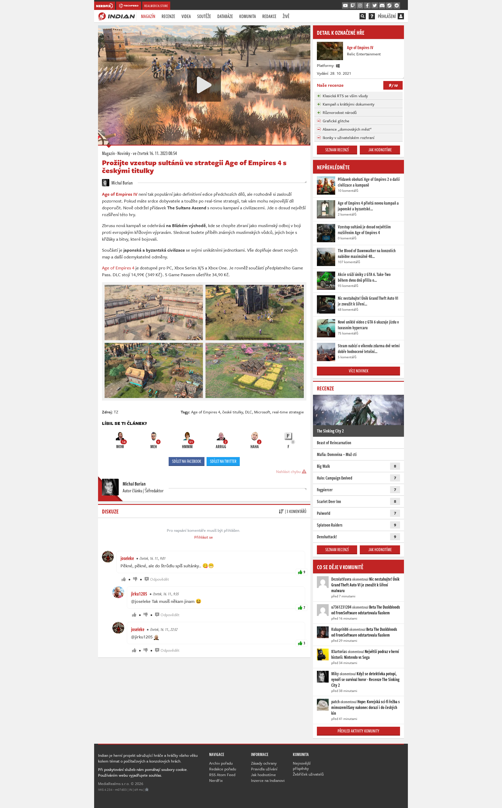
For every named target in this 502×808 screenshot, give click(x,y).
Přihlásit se (203, 537)
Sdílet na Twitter (223, 461)
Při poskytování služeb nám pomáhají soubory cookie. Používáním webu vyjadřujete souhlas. (143, 772)
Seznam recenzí (337, 150)
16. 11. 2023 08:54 (155, 153)
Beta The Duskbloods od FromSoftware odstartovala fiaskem (365, 610)
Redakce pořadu (222, 768)
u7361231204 (341, 607)
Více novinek (358, 371)
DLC (248, 412)
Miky (335, 674)
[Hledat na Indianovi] (363, 16)
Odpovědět (159, 579)
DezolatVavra (341, 579)
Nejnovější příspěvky (302, 765)
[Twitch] (352, 5)
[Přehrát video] (204, 85)
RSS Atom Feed (222, 774)
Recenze (168, 16)
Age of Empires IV (120, 194)
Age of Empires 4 (118, 267)
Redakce (269, 16)
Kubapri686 (340, 629)
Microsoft (262, 412)
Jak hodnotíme (380, 150)
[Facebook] (367, 5)
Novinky (123, 153)
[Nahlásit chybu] (147, 789)
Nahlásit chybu (289, 471)
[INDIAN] (116, 16)
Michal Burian (122, 182)
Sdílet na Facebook (186, 461)
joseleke (127, 558)
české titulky (232, 412)
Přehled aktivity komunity (358, 731)
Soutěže (204, 16)
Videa (186, 16)
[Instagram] (360, 5)
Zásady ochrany (264, 763)
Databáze (225, 16)
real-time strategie (288, 412)
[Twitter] (374, 5)
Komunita (247, 16)
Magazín (148, 16)
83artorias (339, 651)
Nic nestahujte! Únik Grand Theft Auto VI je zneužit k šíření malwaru (365, 585)
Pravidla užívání (264, 768)
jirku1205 (139, 594)
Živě (286, 16)
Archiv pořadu (221, 763)
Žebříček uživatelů (308, 774)
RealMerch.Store (156, 5)
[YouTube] (345, 5)
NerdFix (216, 780)
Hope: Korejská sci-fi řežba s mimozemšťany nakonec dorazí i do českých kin (365, 707)
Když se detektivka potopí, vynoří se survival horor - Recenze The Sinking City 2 (365, 679)
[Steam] (389, 5)
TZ (116, 412)
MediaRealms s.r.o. (114, 783)
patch (335, 702)
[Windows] (338, 65)
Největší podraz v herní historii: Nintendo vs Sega (365, 654)
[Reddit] (396, 5)
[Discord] (382, 5)
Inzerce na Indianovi (268, 780)
